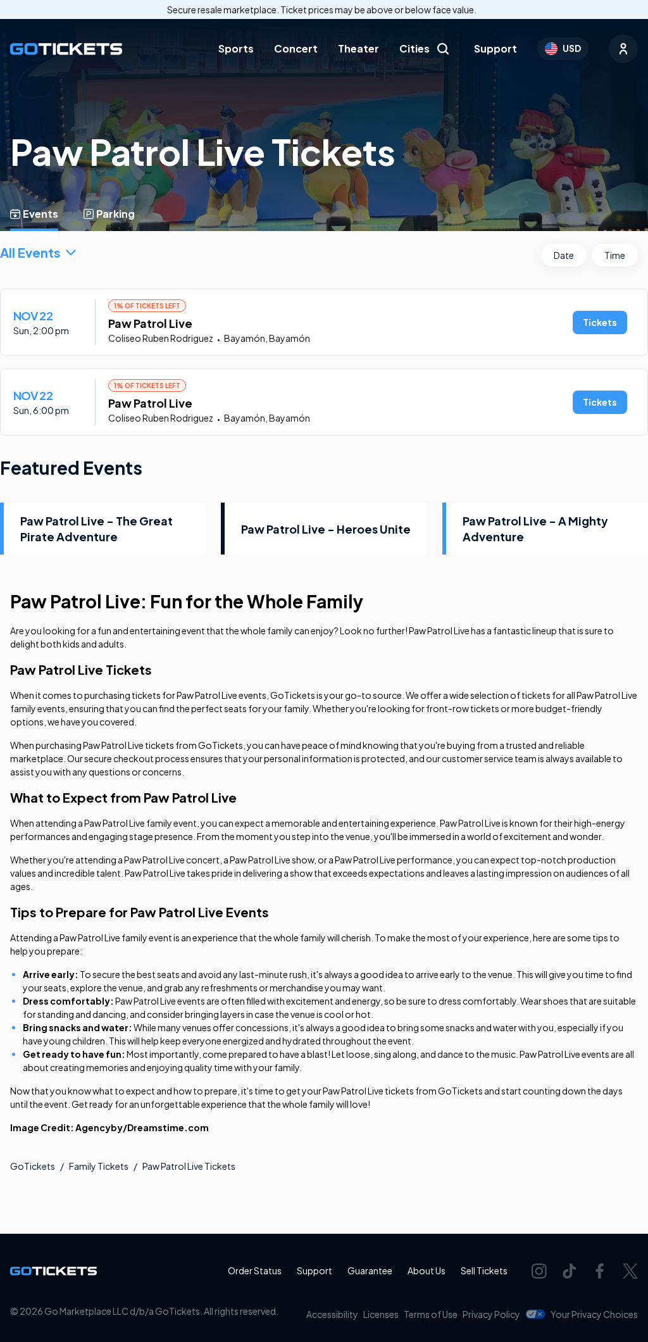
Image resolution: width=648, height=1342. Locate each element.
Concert (296, 48)
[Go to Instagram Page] (539, 1271)
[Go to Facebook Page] (600, 1271)
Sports (236, 48)
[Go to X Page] (630, 1271)
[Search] (443, 49)
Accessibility (332, 1314)
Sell (484, 1270)
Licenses (381, 1314)
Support (495, 48)
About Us (427, 1270)
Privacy (491, 1314)
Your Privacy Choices (594, 1314)
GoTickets (32, 1166)
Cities (414, 48)
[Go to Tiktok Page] (569, 1271)
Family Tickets (98, 1166)
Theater (358, 48)
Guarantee (369, 1270)
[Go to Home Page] (66, 49)
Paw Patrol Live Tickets (188, 1166)
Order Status (255, 1270)
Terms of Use (431, 1314)
